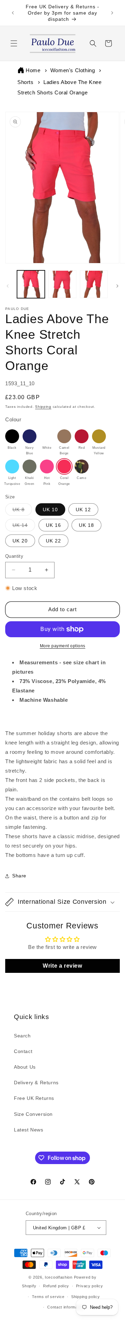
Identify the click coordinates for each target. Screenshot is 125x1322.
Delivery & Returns (36, 1082)
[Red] (82, 436)
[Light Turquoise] (12, 466)
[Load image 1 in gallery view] (31, 284)
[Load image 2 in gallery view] (62, 284)
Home (33, 70)
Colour (13, 419)
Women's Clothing (72, 70)
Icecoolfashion (59, 1277)
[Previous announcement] (12, 12)
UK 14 (23, 526)
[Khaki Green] (29, 466)
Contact (23, 1051)
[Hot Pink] (47, 466)
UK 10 (50, 509)
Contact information (65, 1307)
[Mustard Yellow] (99, 436)
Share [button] (19, 875)
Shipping (43, 407)
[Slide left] (7, 286)
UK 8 (22, 511)
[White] (47, 436)
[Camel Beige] (64, 436)
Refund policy (56, 1286)
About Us (25, 1067)
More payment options (62, 645)
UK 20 (20, 541)
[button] (14, 43)
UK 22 (53, 541)
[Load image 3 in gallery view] (94, 284)
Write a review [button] (62, 966)
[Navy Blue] (29, 436)
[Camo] (82, 466)
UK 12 (83, 509)
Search (22, 1035)
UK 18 (86, 525)
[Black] (12, 436)
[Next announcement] (112, 12)
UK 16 (53, 525)
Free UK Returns (34, 1098)
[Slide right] (117, 286)
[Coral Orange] (64, 466)
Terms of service (48, 1297)
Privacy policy (89, 1286)
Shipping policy (85, 1297)
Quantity (14, 556)
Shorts (25, 82)
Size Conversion (33, 1114)
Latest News (28, 1129)
